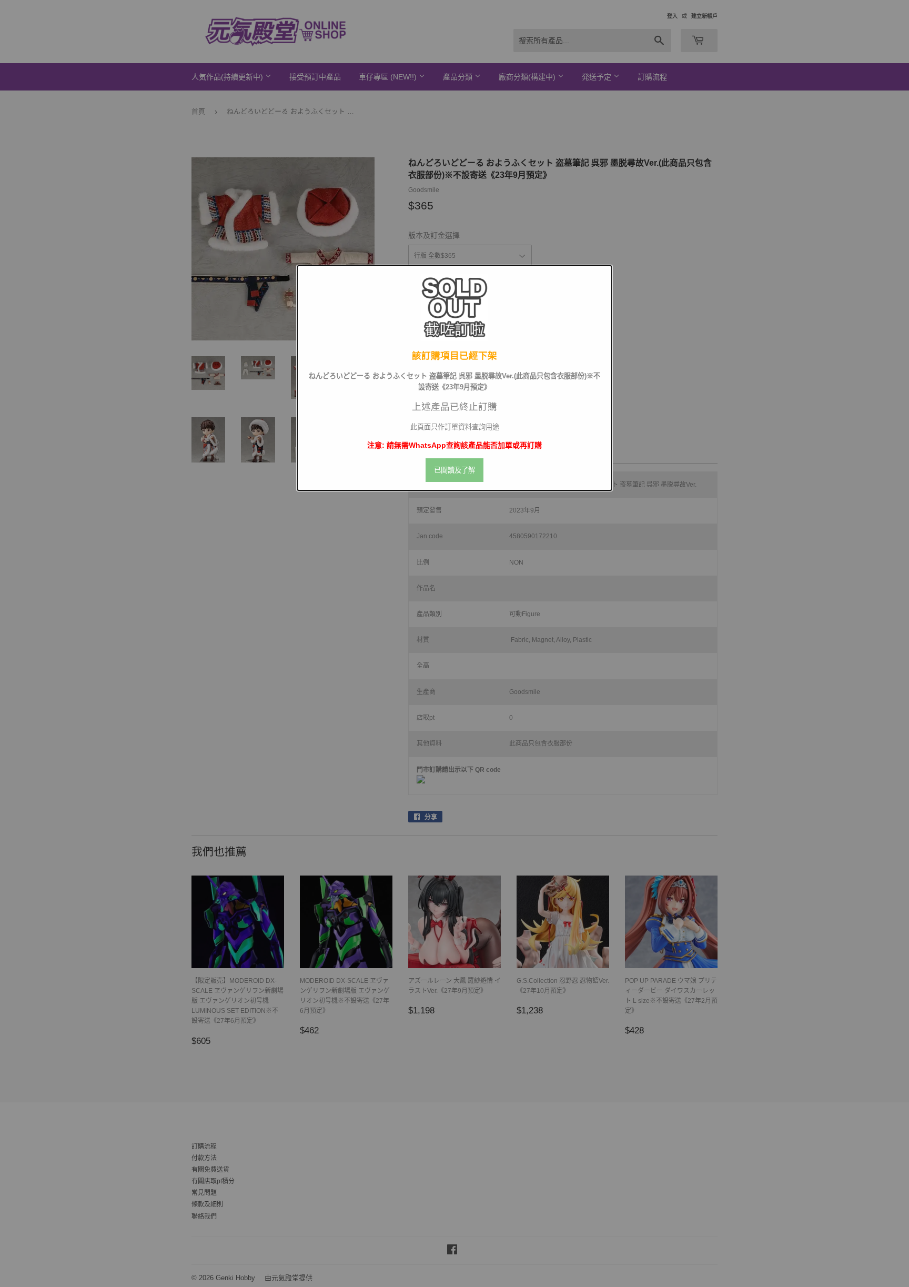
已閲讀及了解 (454, 470)
